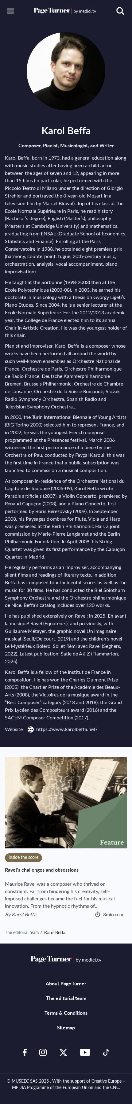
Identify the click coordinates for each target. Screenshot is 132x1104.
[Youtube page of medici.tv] (85, 1052)
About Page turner (66, 983)
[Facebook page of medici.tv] (25, 1052)
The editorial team (22, 933)
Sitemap (66, 1027)
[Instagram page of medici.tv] (43, 1052)
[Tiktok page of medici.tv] (106, 1052)
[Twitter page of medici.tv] (63, 1052)
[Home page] (65, 11)
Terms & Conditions (66, 1013)
